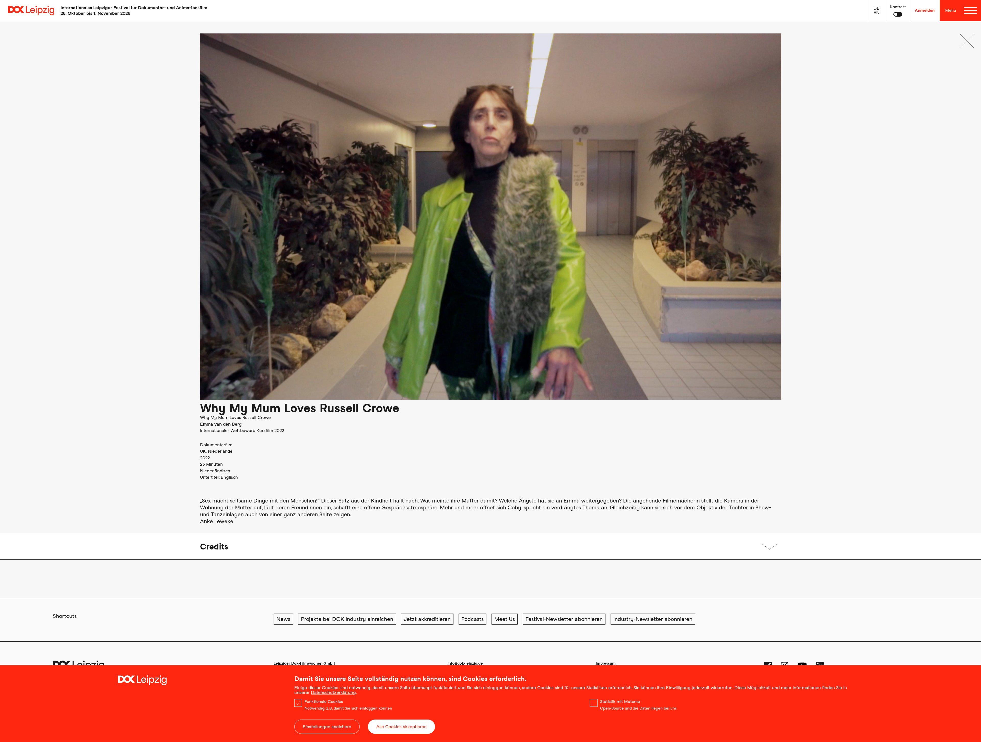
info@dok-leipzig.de (465, 663)
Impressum (606, 663)
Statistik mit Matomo (620, 701)
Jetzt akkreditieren (427, 619)
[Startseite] (27, 10)
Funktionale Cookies (324, 701)
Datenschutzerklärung (333, 692)
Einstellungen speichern (327, 726)
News (283, 619)
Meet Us (504, 619)
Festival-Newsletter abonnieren (564, 619)
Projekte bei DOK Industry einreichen (347, 619)
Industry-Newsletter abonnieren (652, 619)
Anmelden (925, 10)
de (876, 8)
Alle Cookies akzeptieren (401, 726)
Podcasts (472, 619)
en (876, 12)
